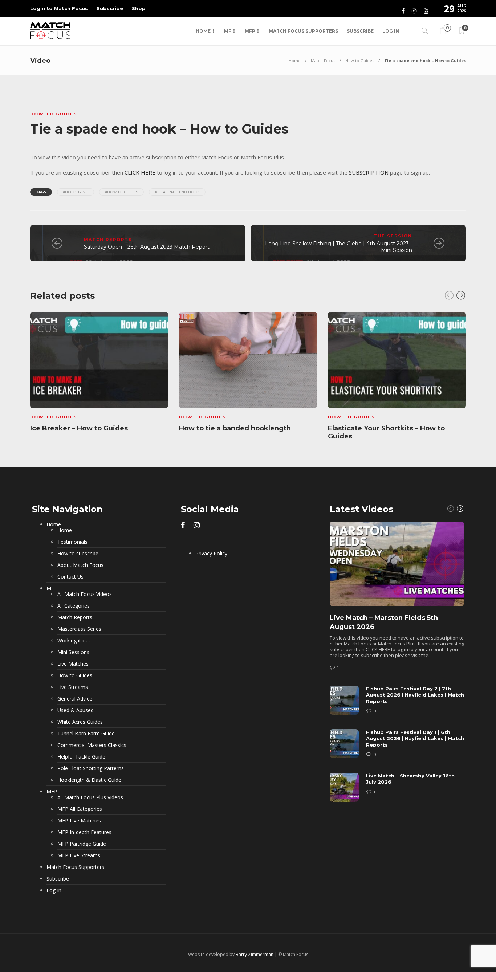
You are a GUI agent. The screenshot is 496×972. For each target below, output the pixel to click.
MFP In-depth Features (84, 832)
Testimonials (72, 542)
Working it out (73, 641)
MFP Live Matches (79, 821)
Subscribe (110, 8)
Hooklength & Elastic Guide (89, 780)
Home (203, 31)
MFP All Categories (79, 809)
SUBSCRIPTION (369, 172)
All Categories (73, 606)
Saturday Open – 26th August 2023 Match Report (147, 247)
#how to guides (121, 192)
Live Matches (73, 664)
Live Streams (72, 687)
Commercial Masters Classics (91, 745)
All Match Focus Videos (84, 594)
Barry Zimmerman (254, 954)
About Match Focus (80, 565)
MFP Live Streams (78, 855)
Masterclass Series (79, 629)
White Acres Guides (80, 722)
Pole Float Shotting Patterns (90, 768)
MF (227, 31)
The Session (393, 235)
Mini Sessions (73, 652)
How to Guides (359, 60)
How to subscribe (77, 553)
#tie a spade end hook (177, 192)
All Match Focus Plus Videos (90, 797)
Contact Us (70, 577)
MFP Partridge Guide (81, 844)
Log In (390, 31)
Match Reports (108, 239)
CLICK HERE (140, 172)
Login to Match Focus (59, 8)
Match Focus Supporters (303, 31)
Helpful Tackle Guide (81, 757)
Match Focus (323, 60)
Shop (139, 8)
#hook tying (75, 192)
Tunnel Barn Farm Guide (86, 733)
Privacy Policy (211, 553)
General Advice (74, 699)
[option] (99, 373)
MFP (250, 31)
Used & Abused (75, 710)
